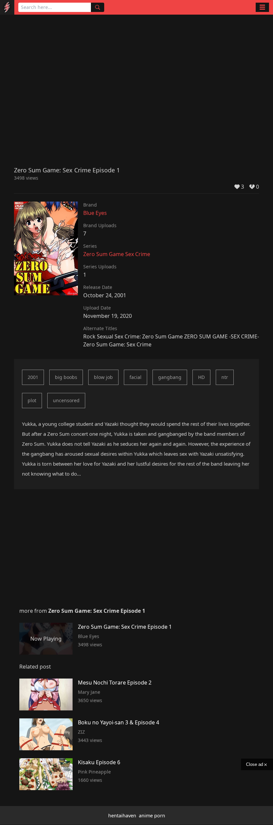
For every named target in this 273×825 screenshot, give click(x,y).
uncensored (66, 400)
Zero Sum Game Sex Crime (116, 254)
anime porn (152, 815)
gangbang (169, 377)
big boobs (66, 377)
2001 (33, 377)
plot (32, 400)
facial (135, 377)
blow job (103, 377)
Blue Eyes (95, 213)
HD (201, 377)
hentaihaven (122, 815)
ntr (224, 377)
